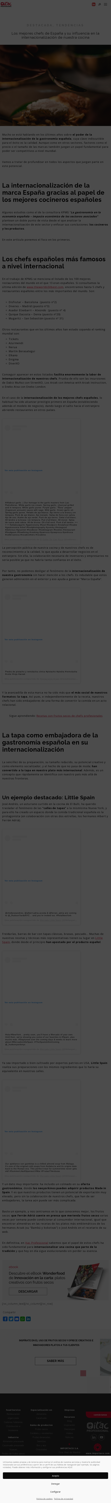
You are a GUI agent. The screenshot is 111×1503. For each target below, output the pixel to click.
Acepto (55, 1475)
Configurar (55, 1491)
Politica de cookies (44, 1498)
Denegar (55, 1483)
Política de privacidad (63, 1498)
